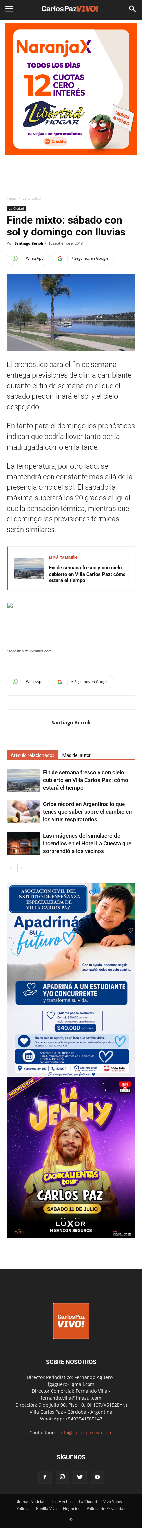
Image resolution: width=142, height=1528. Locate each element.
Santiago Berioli (29, 243)
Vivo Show (112, 1501)
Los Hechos (62, 1501)
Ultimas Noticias (30, 1501)
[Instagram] (62, 1477)
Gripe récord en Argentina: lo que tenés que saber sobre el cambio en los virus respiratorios (87, 812)
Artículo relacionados (32, 755)
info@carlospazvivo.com (86, 1432)
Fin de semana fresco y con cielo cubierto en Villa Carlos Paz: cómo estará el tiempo (87, 574)
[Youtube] (97, 1477)
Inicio (11, 198)
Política (23, 1508)
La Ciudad (31, 198)
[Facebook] (45, 1477)
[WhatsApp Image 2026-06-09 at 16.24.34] (71, 1236)
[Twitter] (80, 1477)
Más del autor (76, 755)
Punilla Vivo (46, 1508)
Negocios (71, 1508)
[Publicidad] (71, 89)
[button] (133, 9)
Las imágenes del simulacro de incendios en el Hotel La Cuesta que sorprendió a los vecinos (87, 843)
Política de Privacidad (106, 1508)
